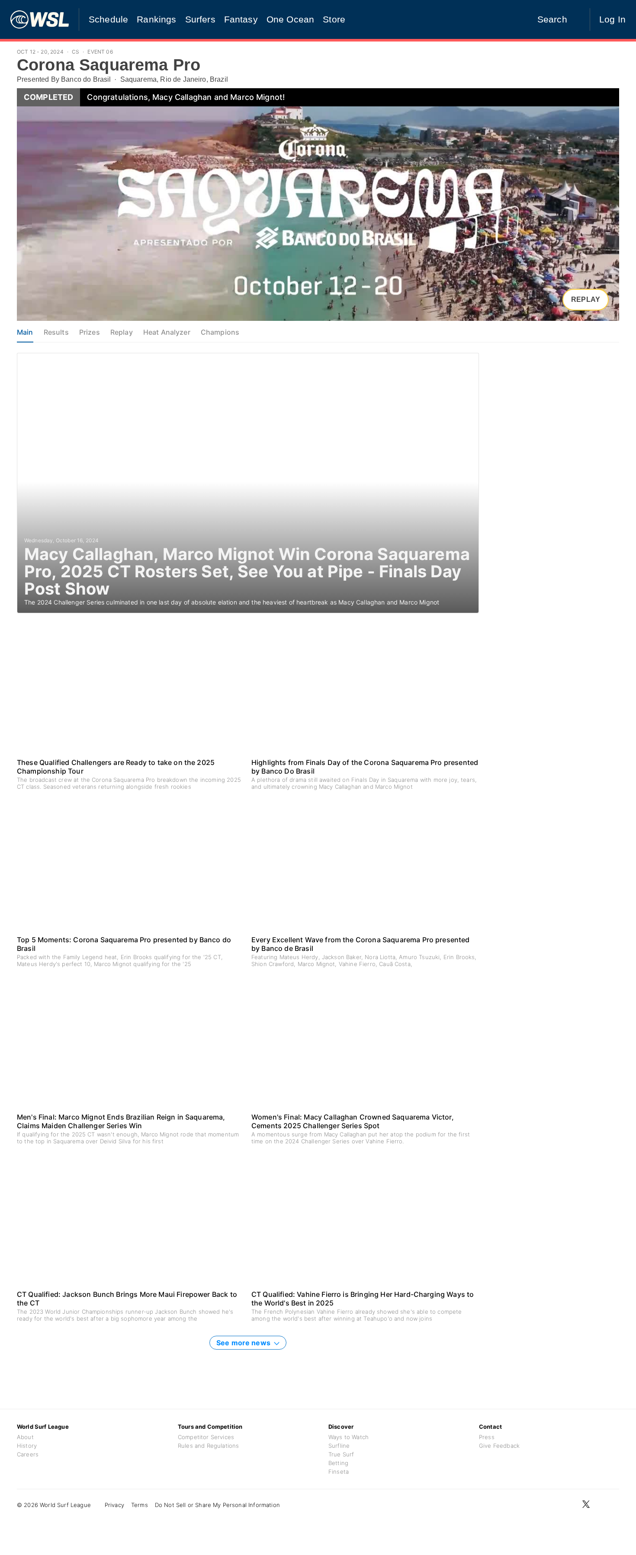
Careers (28, 1454)
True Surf (341, 1454)
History (27, 1445)
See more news (244, 1342)
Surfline (339, 1445)
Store (334, 19)
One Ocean (290, 19)
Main (25, 332)
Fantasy (241, 19)
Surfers (200, 19)
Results (56, 332)
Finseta (338, 1471)
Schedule (108, 19)
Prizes (89, 332)
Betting (338, 1462)
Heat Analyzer (166, 332)
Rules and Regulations (208, 1445)
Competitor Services (206, 1436)
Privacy (114, 1504)
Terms (139, 1504)
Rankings (156, 19)
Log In (612, 19)
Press (487, 1436)
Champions (220, 332)
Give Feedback (499, 1445)
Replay (585, 299)
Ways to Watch (348, 1436)
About (25, 1436)
